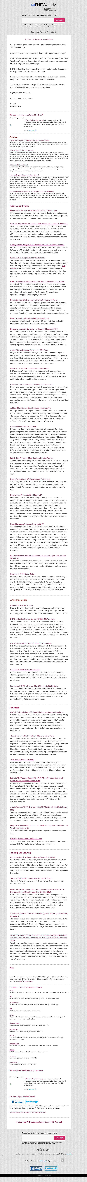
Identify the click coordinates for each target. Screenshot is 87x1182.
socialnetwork (14, 1062)
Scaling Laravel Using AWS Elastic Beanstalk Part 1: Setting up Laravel (37, 245)
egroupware (13, 1056)
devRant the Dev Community (33, 120)
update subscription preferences (36, 1112)
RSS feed (42, 1161)
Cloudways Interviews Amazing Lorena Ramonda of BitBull (32, 857)
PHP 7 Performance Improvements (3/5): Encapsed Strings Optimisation (37, 281)
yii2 (11, 1008)
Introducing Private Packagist (19, 165)
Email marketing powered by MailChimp (50, 10)
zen (11, 996)
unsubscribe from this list (17, 1112)
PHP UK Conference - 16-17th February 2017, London (30, 643)
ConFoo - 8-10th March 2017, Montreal (24, 670)
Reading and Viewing (20, 853)
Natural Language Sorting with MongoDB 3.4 (27, 524)
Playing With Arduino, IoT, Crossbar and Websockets (30, 479)
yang (11, 990)
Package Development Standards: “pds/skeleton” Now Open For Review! (32, 191)
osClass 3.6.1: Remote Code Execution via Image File (30, 408)
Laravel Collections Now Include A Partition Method (29, 318)
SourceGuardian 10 (46, 1122)
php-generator (14, 1029)
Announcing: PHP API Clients (21, 605)
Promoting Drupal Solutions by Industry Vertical (24, 175)
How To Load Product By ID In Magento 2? (26, 495)
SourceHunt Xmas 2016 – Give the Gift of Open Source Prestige (29, 140)
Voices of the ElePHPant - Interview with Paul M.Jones (30, 878)
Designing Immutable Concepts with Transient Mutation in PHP (34, 329)
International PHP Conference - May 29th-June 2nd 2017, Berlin (34, 686)
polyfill (11, 1015)
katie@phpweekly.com (26, 981)
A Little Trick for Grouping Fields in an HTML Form (29, 350)
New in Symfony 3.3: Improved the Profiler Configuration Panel (33, 300)
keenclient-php (14, 1002)
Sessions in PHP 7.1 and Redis (22, 574)
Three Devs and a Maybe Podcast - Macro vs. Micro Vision (32, 736)
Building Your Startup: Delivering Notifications (27, 258)
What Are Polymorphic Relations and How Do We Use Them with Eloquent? (38, 223)
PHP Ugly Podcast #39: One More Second (26, 839)
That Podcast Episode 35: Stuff (22, 760)
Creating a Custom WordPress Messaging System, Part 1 (31, 384)
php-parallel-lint (14, 1043)
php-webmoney (14, 1023)
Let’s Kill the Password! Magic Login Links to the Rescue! (31, 458)
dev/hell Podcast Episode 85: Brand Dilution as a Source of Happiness (36, 712)
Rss (62, 1160)
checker (12, 1050)
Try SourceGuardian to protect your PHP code (39, 39)
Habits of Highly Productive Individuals (21, 150)
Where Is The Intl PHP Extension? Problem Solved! (29, 368)
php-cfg (12, 1035)
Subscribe (59, 20)
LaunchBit (31, 130)
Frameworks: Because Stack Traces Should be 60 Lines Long (33, 210)
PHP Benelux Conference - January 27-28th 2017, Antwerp (32, 619)
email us (69, 1154)
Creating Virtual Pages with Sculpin (23, 426)
